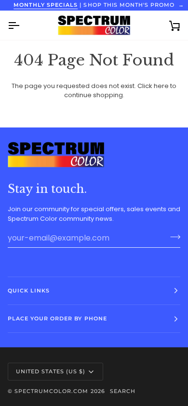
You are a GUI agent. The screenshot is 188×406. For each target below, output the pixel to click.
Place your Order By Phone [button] (57, 318)
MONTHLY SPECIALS (45, 4)
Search (122, 391)
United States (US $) (51, 371)
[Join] (172, 236)
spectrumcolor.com (51, 391)
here (161, 85)
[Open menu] (22, 25)
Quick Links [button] (29, 290)
